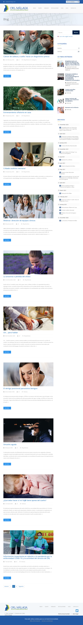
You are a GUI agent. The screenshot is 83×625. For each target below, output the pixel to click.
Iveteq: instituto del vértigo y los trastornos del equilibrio (72, 100)
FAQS (69, 606)
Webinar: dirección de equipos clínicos (67, 213)
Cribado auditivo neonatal (67, 210)
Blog (67, 8)
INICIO (41, 606)
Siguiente (21, 586)
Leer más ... (7, 76)
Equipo (40, 8)
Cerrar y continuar (47, 621)
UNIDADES (53, 606)
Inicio (34, 8)
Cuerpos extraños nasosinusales (70, 90)
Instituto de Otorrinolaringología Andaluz (72, 68)
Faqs (62, 8)
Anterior (6, 586)
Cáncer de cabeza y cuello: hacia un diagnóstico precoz (69, 200)
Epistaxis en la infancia (71, 107)
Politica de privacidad (63, 614)
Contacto (73, 8)
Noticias (28, 60)
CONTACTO (75, 606)
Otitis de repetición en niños (67, 166)
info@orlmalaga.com (10, 1)
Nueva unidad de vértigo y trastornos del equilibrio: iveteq (66, 186)
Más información (35, 621)
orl (70, 93)
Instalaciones (55, 8)
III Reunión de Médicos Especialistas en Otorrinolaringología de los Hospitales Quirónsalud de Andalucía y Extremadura (72, 77)
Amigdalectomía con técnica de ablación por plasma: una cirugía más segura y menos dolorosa (72, 63)
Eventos (28, 171)
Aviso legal (75, 614)
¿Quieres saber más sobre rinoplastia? (66, 173)
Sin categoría (33, 60)
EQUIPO (46, 606)
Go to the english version (66, 36)
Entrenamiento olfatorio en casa (68, 207)
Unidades (46, 8)
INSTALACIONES (61, 606)
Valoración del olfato (66, 193)
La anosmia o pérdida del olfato (68, 220)
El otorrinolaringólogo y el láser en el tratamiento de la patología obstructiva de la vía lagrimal (69, 178)
